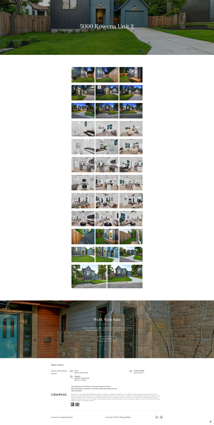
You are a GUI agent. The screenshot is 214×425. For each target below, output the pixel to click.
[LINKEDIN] (156, 417)
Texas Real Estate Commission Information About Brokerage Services (94, 388)
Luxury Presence (66, 417)
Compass (105, 394)
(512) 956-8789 (138, 372)
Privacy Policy (125, 417)
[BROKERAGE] (161, 417)
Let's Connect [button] (107, 338)
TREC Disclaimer (76, 390)
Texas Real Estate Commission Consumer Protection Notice (90, 386)
